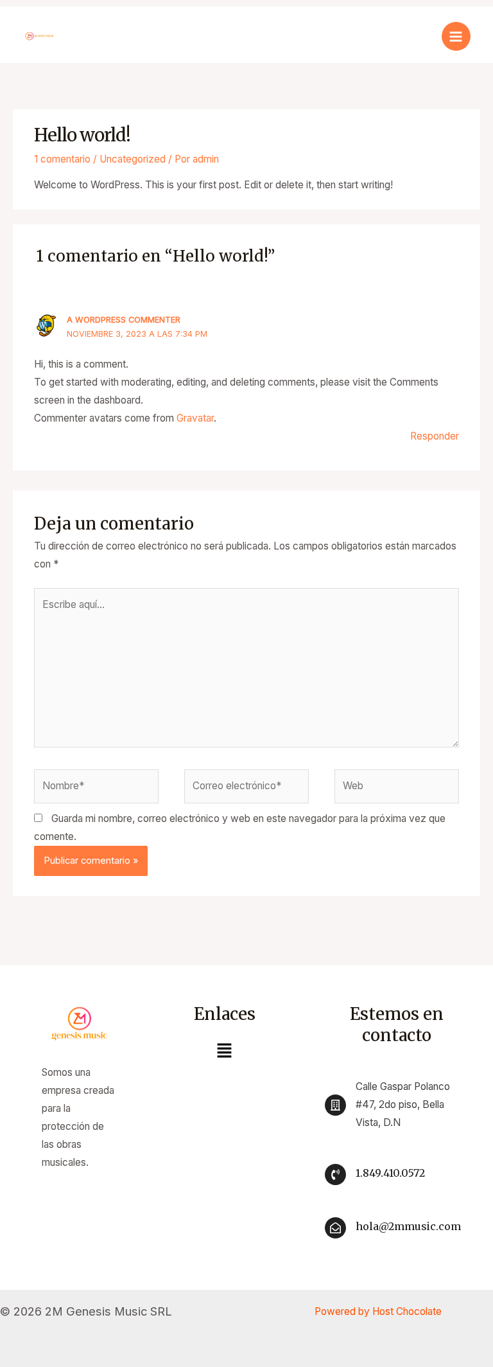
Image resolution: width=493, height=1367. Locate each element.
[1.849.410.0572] (335, 1174)
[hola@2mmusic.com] (335, 1227)
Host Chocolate (407, 1311)
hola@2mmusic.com (408, 1226)
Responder (434, 436)
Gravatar (195, 418)
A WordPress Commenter (123, 320)
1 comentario (62, 159)
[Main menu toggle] (456, 36)
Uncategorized (132, 159)
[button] (224, 1052)
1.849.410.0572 (390, 1172)
